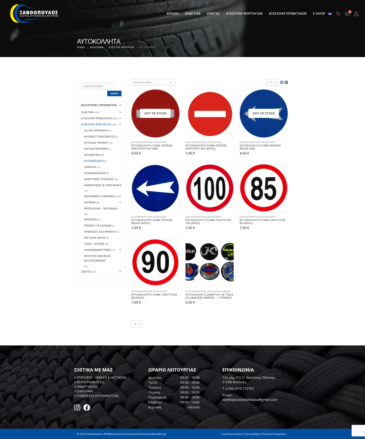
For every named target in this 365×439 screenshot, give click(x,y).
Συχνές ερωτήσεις (231, 434)
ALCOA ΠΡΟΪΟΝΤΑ (96, 130)
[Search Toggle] (338, 13)
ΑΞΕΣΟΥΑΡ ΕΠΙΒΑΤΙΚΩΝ (288, 13)
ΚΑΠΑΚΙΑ (89, 202)
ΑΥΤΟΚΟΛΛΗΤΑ (160, 142)
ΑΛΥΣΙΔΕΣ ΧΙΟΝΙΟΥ (96, 142)
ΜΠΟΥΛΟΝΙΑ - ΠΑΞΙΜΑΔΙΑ (100, 208)
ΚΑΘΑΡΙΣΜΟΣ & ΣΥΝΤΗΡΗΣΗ (102, 185)
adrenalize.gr (158, 434)
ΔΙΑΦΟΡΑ (226, 291)
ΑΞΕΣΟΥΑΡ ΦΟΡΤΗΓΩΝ (244, 13)
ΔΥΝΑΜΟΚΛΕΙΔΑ (94, 173)
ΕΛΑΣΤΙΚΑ (193, 13)
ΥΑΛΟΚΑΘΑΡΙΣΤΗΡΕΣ (97, 250)
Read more (173, 95)
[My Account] (356, 13)
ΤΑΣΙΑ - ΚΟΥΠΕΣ (94, 244)
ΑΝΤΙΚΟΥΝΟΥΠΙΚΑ (95, 148)
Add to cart (227, 95)
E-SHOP (319, 13)
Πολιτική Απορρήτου (274, 434)
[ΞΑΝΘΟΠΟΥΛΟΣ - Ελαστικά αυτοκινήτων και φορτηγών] (34, 13)
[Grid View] (282, 82)
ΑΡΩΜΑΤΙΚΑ (92, 155)
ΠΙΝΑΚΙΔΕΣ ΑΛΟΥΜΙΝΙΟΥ (100, 231)
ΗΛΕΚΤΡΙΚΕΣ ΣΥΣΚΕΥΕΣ (99, 179)
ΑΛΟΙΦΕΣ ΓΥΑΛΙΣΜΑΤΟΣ (99, 136)
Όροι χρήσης (252, 434)
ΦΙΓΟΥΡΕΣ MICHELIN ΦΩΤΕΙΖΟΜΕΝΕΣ (97, 258)
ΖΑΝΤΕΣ (213, 13)
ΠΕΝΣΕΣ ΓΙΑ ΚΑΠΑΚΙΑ (97, 225)
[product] (210, 113)
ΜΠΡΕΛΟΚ (90, 219)
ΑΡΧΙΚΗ (173, 13)
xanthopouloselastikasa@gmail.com (249, 399)
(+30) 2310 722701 (240, 388)
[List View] (286, 82)
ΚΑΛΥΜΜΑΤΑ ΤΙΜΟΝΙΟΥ (99, 196)
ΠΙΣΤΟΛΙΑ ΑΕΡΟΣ (95, 237)
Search (114, 93)
